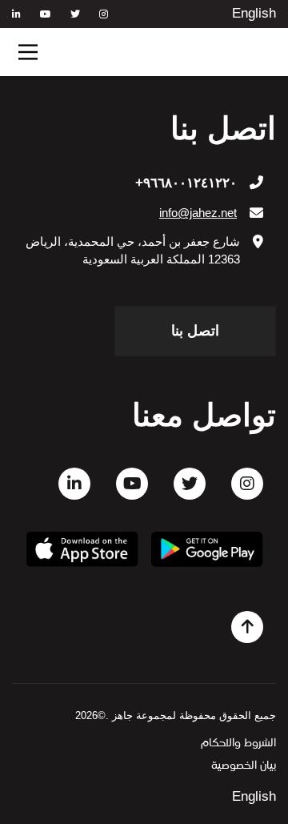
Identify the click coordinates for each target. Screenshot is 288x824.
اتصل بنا (195, 331)
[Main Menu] (28, 52)
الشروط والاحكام (238, 743)
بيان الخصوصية (243, 766)
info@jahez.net (198, 212)
